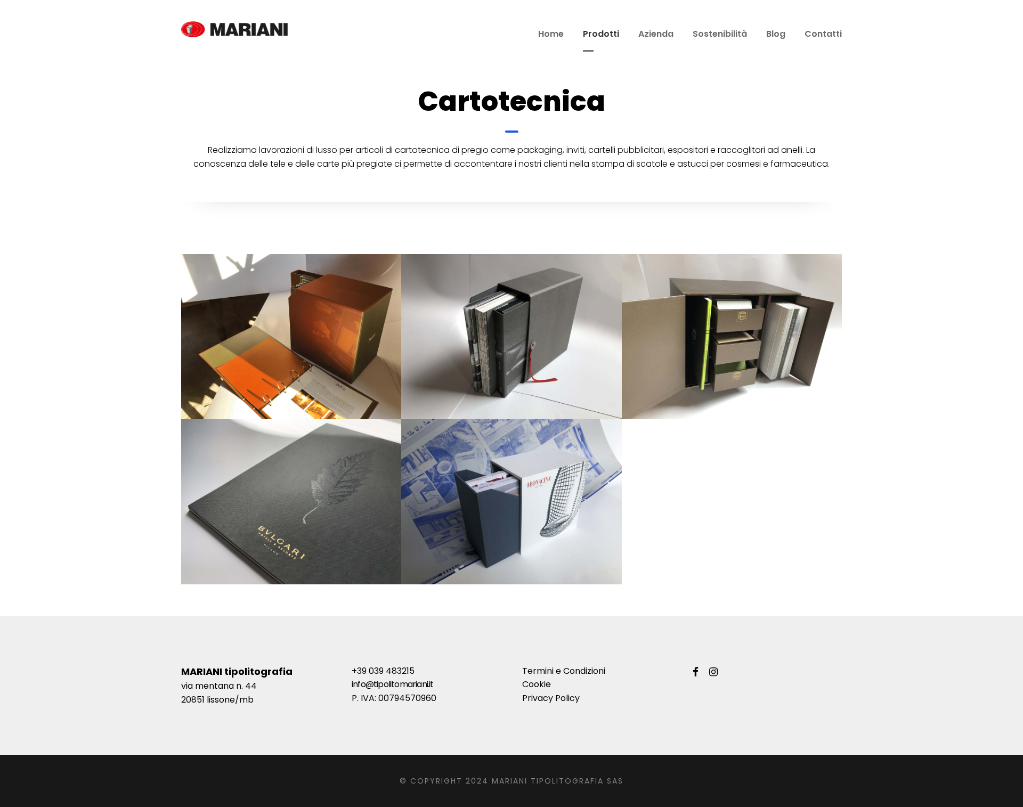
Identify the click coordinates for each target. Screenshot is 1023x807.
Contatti (823, 34)
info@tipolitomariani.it (393, 684)
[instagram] (713, 672)
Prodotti (601, 34)
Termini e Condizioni (563, 671)
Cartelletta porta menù (291, 525)
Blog (775, 34)
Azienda (655, 34)
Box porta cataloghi (291, 360)
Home (551, 34)
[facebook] (696, 672)
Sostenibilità (720, 34)
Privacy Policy (551, 698)
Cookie (536, 684)
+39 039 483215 (383, 671)
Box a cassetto (511, 525)
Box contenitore (732, 360)
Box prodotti (511, 360)
